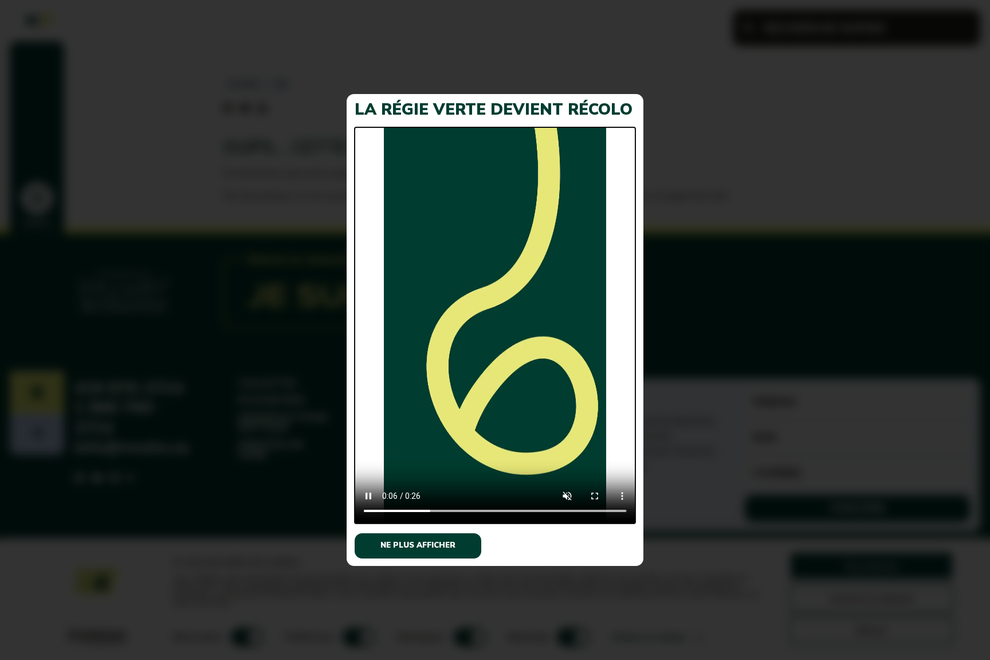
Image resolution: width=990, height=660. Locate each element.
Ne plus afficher (417, 545)
